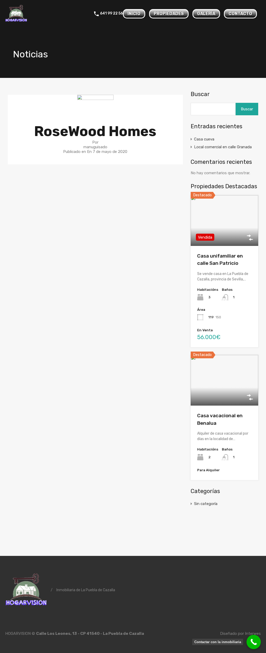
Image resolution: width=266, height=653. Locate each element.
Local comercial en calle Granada (223, 147)
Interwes (253, 633)
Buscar (200, 94)
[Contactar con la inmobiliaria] (254, 642)
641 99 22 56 (111, 13)
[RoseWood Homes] (95, 110)
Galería (206, 13)
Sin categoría (205, 503)
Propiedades (169, 13)
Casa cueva (204, 139)
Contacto (240, 13)
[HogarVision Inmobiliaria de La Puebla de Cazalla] (16, 21)
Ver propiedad (224, 235)
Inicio (134, 13)
